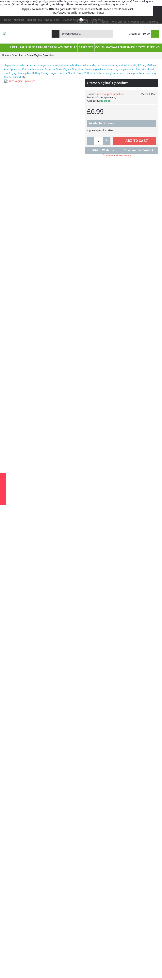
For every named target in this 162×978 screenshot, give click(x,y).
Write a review (123, 155)
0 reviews (108, 155)
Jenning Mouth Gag (29, 73)
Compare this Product (138, 150)
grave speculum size (101, 130)
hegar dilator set (49, 65)
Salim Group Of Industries (109, 94)
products (34, 65)
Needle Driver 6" (77, 73)
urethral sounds (127, 65)
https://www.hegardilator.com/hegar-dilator (77, 12)
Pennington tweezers (138, 73)
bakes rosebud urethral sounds (77, 65)
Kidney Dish (94, 73)
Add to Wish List (103, 150)
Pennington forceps (113, 73)
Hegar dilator (11, 65)
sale (21, 65)
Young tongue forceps (54, 73)
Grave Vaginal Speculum (70, 69)
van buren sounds (106, 65)
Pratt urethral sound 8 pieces (38, 69)
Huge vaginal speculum (127, 69)
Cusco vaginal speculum (99, 69)
